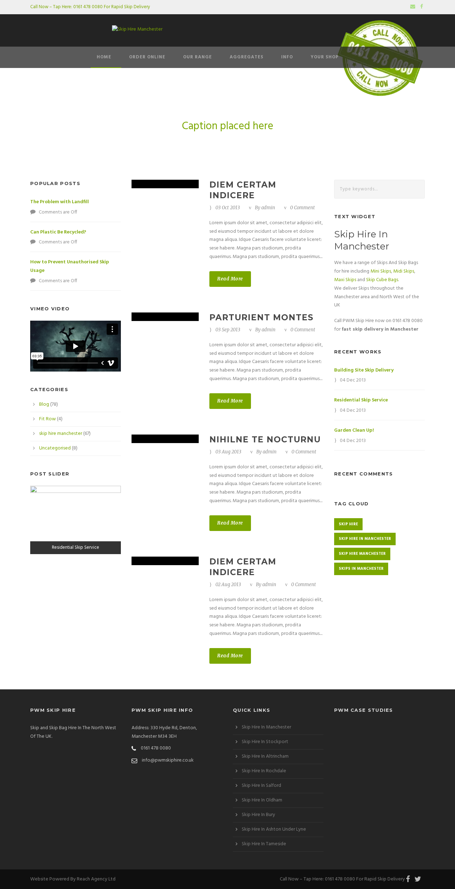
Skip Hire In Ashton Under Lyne (274, 829)
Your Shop (325, 57)
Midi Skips (403, 271)
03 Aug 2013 (228, 452)
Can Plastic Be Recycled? (58, 232)
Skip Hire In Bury (258, 815)
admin (268, 208)
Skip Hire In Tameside (264, 844)
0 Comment (302, 208)
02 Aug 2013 (228, 585)
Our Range (197, 57)
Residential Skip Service (361, 400)
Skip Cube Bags (382, 280)
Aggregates (246, 57)
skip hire (348, 524)
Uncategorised (55, 448)
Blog (44, 404)
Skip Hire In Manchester (266, 727)
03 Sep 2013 (227, 330)
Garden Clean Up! (354, 430)
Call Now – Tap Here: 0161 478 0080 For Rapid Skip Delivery (90, 7)
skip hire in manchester (365, 539)
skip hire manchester (60, 434)
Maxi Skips (345, 280)
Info (287, 57)
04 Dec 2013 (353, 380)
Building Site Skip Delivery (364, 370)
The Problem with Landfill (59, 202)
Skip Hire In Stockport (265, 742)
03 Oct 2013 (227, 208)
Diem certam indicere (242, 190)
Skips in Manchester (361, 569)
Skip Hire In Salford (261, 786)
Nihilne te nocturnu (265, 439)
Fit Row (47, 419)
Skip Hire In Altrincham (265, 756)
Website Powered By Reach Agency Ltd (73, 879)
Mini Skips (380, 271)
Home (104, 57)
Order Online (147, 57)
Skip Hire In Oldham (262, 800)
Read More (230, 279)
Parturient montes (261, 317)
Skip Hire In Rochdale (264, 771)
